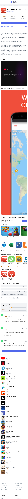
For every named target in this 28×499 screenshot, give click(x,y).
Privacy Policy (18, 498)
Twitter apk (3, 487)
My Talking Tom (18, 483)
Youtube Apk (4, 491)
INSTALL (14, 23)
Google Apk (3, 483)
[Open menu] (1, 2)
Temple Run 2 (18, 485)
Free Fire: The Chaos (19, 487)
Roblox (16, 491)
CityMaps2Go (10, 11)
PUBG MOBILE (18, 489)
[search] (26, 2)
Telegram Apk (4, 489)
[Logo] (13, 2)
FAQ (2, 498)
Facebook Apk (4, 485)
